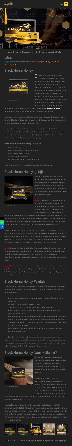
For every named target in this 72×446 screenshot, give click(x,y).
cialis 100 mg (43, 440)
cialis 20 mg (50, 440)
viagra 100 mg (35, 440)
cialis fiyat (20, 440)
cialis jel (63, 440)
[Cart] (61, 4)
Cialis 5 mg (58, 440)
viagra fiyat (27, 440)
